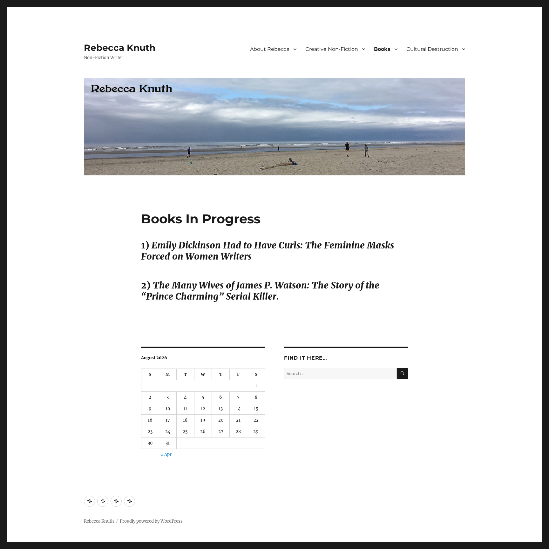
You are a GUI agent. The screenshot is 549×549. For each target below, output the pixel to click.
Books (382, 49)
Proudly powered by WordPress (151, 521)
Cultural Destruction (432, 49)
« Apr (166, 454)
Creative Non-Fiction (331, 49)
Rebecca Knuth (119, 47)
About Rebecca (269, 49)
